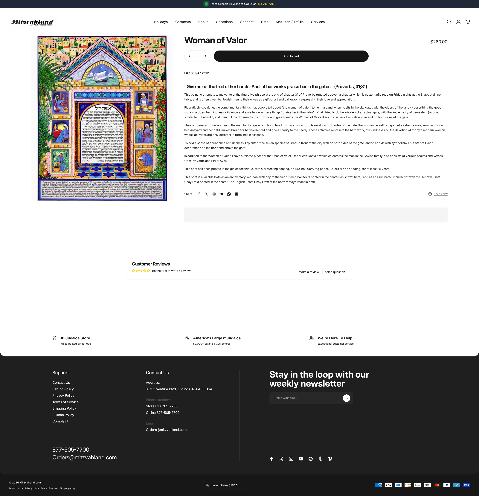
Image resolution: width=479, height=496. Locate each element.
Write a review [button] (309, 272)
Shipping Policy (64, 408)
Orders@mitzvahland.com (166, 430)
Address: (153, 382)
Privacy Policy (63, 395)
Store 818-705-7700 (162, 406)
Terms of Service (65, 402)
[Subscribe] (346, 398)
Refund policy (16, 488)
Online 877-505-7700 (162, 413)
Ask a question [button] (335, 272)
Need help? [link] (441, 194)
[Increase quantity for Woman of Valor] (206, 56)
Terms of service (49, 488)
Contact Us (61, 382)
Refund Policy (63, 389)
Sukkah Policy (63, 415)
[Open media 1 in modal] (102, 118)
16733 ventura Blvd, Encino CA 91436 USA (179, 389)
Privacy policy (32, 488)
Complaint (60, 421)
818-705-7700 (265, 3)
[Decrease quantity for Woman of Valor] (188, 56)
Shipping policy (67, 488)
